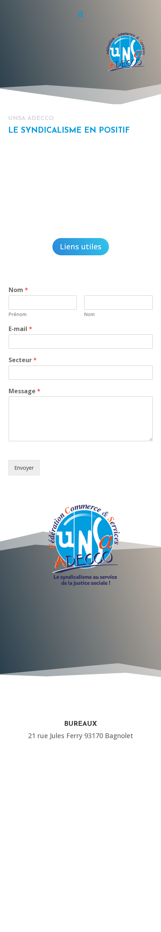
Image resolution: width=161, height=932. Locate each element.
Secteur (23, 360)
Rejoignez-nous (59, 658)
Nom (18, 290)
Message (24, 391)
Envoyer (24, 467)
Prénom (18, 314)
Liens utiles (80, 246)
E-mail (20, 329)
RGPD (80, 886)
